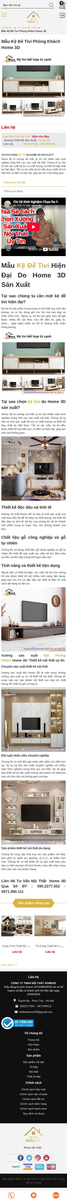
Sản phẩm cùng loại (33, 903)
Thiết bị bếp (34, 1076)
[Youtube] (46, 1158)
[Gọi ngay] (11, 1195)
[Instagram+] (38, 1158)
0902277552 (30, 143)
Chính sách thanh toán (33, 1108)
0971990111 (48, 143)
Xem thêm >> (9, 964)
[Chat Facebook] (33, 1195)
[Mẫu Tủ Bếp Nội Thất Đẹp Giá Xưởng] (33, 16)
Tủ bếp (33, 1066)
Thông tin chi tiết (14, 182)
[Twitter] (29, 1158)
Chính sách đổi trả (33, 1098)
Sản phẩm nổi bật (33, 1062)
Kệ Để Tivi (33, 265)
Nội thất (33, 1071)
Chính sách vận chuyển (33, 1094)
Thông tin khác (13, 191)
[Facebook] (21, 1158)
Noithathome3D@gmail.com (35, 1011)
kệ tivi (22, 155)
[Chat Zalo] (56, 1195)
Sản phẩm (34, 1049)
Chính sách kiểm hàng (33, 1103)
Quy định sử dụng (33, 1113)
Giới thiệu (33, 1044)
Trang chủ (33, 1039)
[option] (17, 935)
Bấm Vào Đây (40, 136)
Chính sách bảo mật (33, 1089)
